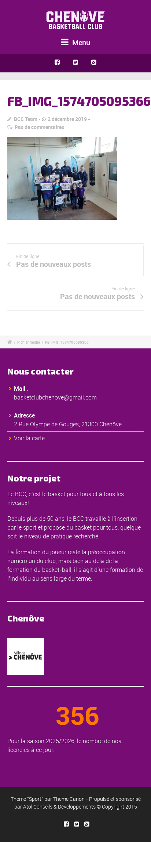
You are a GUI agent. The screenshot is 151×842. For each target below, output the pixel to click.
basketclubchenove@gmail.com (55, 397)
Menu (80, 42)
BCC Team (25, 118)
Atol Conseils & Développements (59, 806)
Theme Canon (69, 798)
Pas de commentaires (39, 126)
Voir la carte (29, 438)
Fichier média (28, 342)
